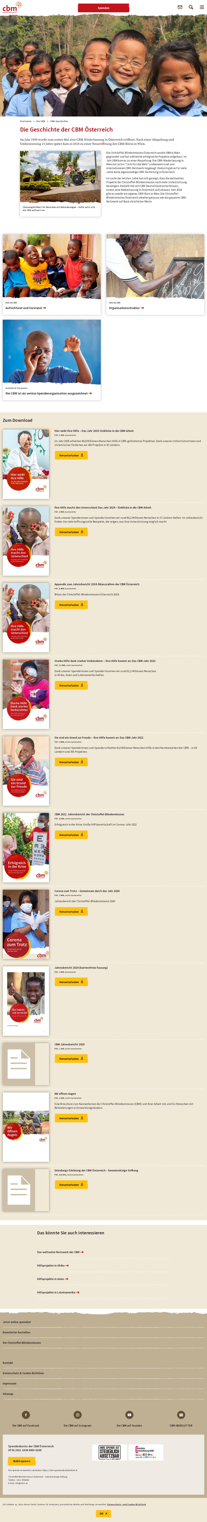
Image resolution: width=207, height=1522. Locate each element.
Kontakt (8, 1363)
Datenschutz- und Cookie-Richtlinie (126, 1504)
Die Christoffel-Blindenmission (22, 1343)
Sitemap (8, 1394)
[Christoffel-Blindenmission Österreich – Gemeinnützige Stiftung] (12, 7)
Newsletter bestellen (16, 1332)
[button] (202, 111)
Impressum (9, 1383)
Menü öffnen (202, 7)
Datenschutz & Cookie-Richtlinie (23, 1373)
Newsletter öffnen (180, 7)
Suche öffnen (191, 7)
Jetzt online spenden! (17, 1322)
